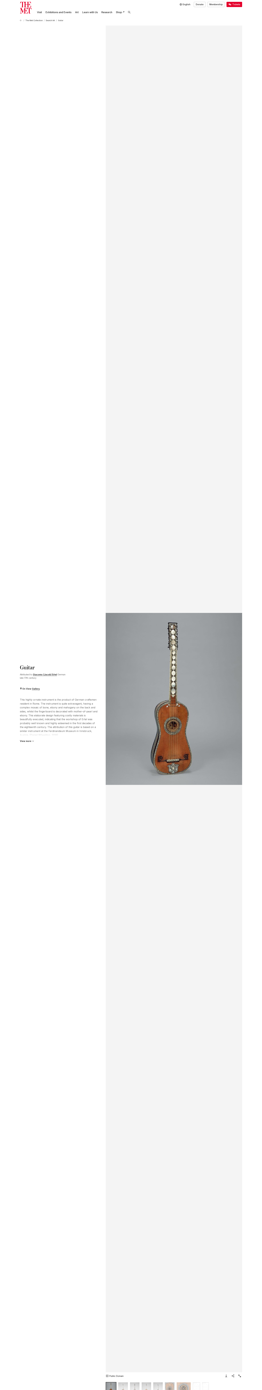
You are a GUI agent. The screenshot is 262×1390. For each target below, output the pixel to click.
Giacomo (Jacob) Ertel (45, 674)
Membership (216, 4)
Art (77, 12)
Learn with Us (90, 12)
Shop (119, 12)
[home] (21, 20)
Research (106, 12)
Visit (39, 12)
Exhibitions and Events (58, 12)
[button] (174, 699)
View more (25, 741)
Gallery (36, 688)
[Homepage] (26, 7)
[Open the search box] (129, 12)
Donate (200, 4)
